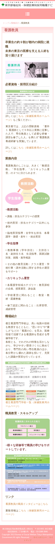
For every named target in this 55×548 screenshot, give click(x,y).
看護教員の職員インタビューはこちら (27, 504)
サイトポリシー (40, 537)
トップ (6, 23)
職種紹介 (15, 23)
